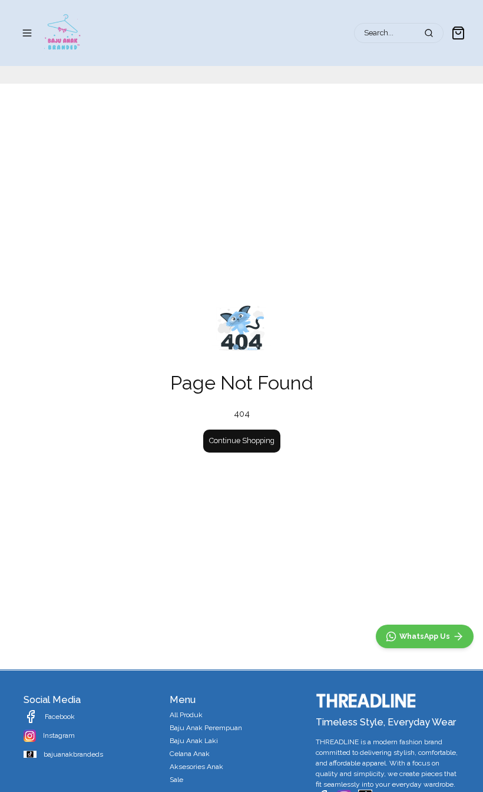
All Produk (186, 715)
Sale (176, 780)
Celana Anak (190, 754)
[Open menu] (27, 33)
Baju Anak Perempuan (206, 728)
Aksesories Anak (196, 767)
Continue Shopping (241, 440)
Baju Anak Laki (194, 741)
